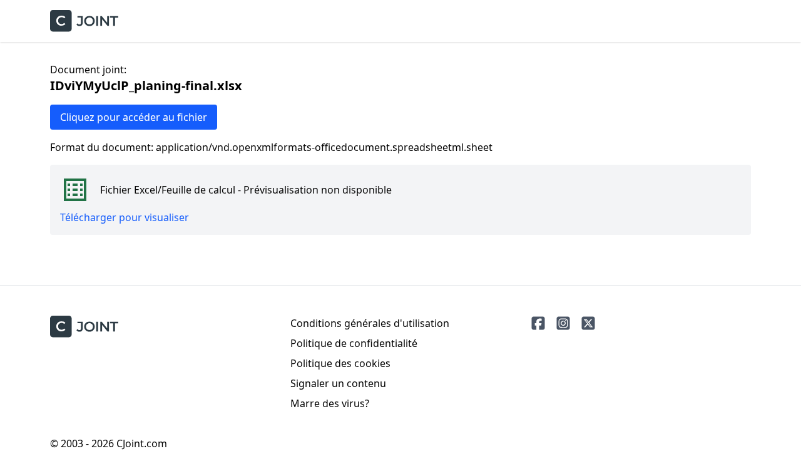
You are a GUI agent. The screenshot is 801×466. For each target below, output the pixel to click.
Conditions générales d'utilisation (369, 323)
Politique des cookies (340, 363)
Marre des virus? (329, 403)
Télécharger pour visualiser (124, 217)
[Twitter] (588, 323)
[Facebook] (538, 323)
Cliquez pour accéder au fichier (133, 117)
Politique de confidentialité (353, 343)
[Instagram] (563, 323)
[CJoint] (84, 327)
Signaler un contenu (338, 383)
